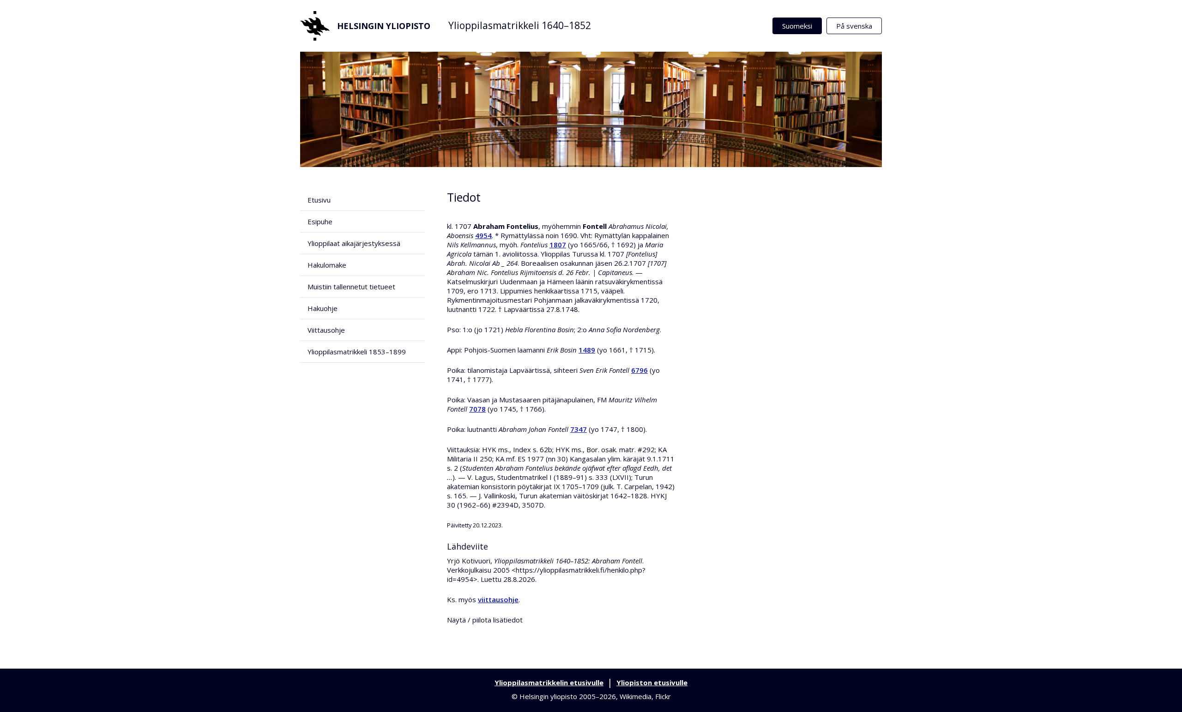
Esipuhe (320, 221)
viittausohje (498, 599)
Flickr (663, 696)
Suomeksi (797, 25)
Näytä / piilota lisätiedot (485, 619)
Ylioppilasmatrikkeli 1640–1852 (519, 25)
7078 (477, 408)
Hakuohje (323, 308)
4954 (483, 235)
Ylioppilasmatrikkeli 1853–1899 (357, 351)
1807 (557, 244)
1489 (587, 349)
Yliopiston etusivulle (651, 682)
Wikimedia (635, 696)
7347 (578, 429)
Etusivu (319, 199)
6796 (639, 370)
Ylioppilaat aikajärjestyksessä (354, 243)
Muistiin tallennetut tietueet (351, 286)
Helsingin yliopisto (383, 25)
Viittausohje (326, 330)
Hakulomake (327, 264)
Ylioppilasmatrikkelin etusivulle (549, 682)
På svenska (854, 25)
